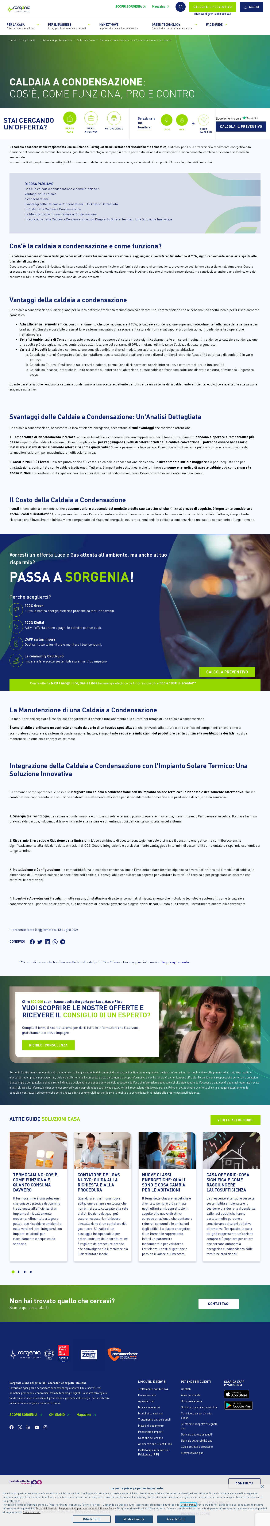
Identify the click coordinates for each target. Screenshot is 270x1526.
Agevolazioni (146, 1401)
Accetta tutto (176, 1519)
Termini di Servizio (46, 1508)
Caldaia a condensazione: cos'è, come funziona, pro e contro (135, 40)
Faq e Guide (28, 40)
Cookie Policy (188, 1504)
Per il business (67, 26)
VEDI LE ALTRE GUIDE (235, 1120)
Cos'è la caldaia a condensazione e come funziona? (62, 189)
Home (12, 40)
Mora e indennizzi (149, 1407)
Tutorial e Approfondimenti (56, 40)
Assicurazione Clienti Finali (155, 1444)
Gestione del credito (150, 1437)
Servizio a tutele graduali (196, 1434)
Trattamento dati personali (154, 1419)
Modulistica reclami (150, 1413)
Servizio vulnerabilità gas (196, 1440)
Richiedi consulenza (48, 1045)
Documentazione (191, 1401)
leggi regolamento (175, 962)
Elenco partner (31, 1512)
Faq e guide (214, 24)
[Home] (18, 8)
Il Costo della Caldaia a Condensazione (53, 209)
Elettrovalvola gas (192, 1452)
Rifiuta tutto (91, 1519)
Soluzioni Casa (86, 40)
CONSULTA (244, 1483)
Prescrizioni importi (150, 1431)
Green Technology (172, 26)
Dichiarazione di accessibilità (199, 1407)
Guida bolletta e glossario (197, 1446)
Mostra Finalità (133, 1519)
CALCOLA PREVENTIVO (227, 671)
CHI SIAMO (57, 1414)
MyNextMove (118, 26)
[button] (181, 7)
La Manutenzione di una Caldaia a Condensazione (61, 214)
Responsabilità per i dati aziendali (79, 1508)
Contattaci (219, 1303)
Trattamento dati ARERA (153, 1389)
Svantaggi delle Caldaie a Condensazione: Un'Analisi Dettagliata (71, 204)
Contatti (186, 1389)
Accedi (254, 7)
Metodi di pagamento (151, 1425)
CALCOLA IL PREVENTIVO (212, 7)
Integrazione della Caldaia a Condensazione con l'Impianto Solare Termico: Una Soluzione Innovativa (98, 219)
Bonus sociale (147, 1395)
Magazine (158, 6)
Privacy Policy (107, 1508)
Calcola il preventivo (241, 126)
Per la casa (21, 26)
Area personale (190, 1395)
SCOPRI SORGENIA (128, 6)
